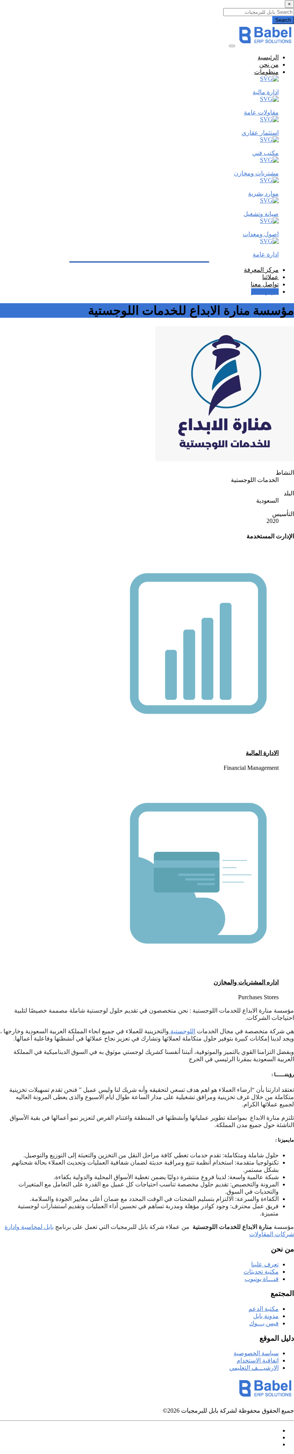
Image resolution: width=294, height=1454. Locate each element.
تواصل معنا (265, 284)
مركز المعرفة (261, 269)
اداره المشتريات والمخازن (246, 982)
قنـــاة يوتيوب (262, 1279)
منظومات (266, 72)
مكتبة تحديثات (261, 1271)
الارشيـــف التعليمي (254, 1367)
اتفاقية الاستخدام (258, 1360)
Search (283, 20)
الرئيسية (268, 57)
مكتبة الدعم (263, 1308)
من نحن (269, 64)
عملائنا (270, 277)
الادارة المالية (262, 753)
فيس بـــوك (264, 1323)
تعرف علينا (265, 1264)
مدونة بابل (266, 1316)
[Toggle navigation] (232, 46)
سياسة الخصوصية (256, 1353)
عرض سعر (265, 291)
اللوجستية (182, 1031)
